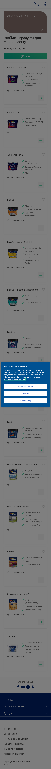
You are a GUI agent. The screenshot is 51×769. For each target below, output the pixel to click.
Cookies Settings (25, 401)
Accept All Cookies (25, 387)
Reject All (25, 394)
